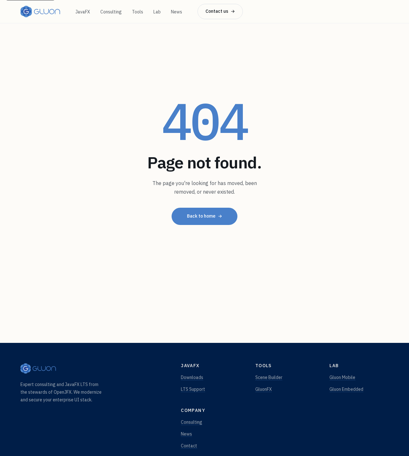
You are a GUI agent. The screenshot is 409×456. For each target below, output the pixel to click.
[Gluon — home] (40, 11)
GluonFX (263, 389)
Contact (189, 446)
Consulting (111, 12)
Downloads (192, 377)
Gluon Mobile (342, 377)
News (176, 12)
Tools (137, 12)
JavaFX (82, 12)
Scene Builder (268, 377)
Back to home (204, 216)
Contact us (220, 11)
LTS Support (193, 389)
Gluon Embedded (346, 389)
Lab (157, 12)
